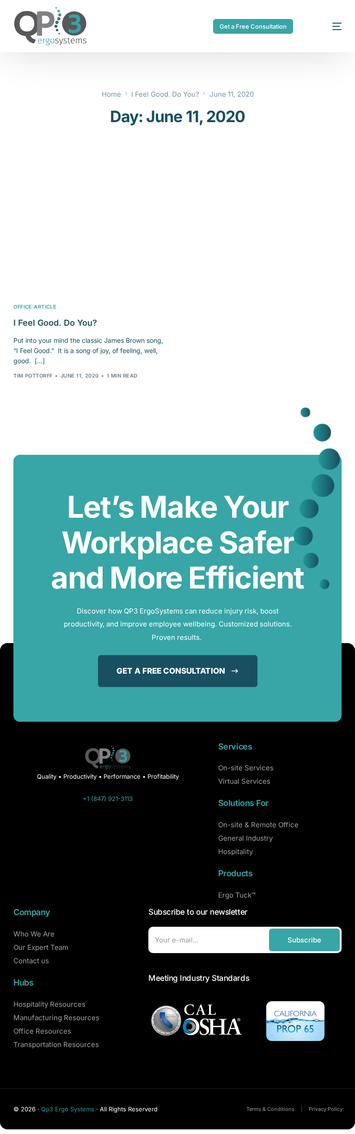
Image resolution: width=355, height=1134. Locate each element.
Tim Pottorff (32, 375)
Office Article (34, 307)
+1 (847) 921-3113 (108, 798)
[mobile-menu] (327, 26)
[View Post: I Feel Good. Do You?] (89, 244)
